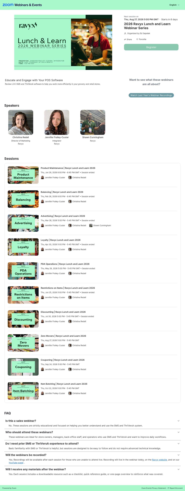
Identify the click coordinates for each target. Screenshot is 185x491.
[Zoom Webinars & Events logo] (22, 5)
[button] (141, 39)
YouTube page (16, 462)
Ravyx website (159, 459)
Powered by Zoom (9, 488)
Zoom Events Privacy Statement (154, 488)
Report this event (176, 488)
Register (151, 47)
